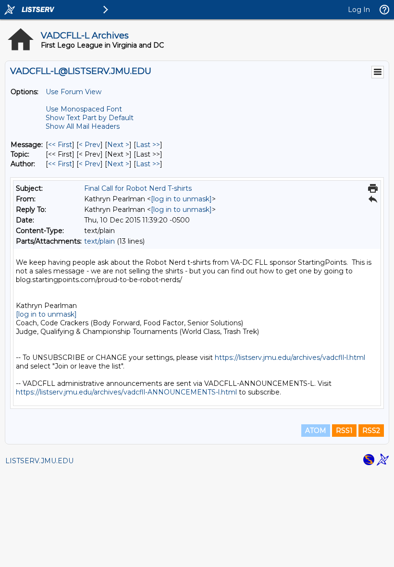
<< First (60, 144)
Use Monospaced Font (84, 109)
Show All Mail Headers (83, 126)
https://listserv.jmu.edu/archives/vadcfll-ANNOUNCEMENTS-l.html (126, 392)
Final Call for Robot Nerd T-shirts (138, 188)
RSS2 (371, 430)
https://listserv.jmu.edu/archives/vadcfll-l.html (290, 357)
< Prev (89, 144)
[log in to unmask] (181, 199)
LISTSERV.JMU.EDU (39, 460)
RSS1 (344, 430)
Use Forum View (73, 91)
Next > (118, 144)
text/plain (99, 241)
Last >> (148, 144)
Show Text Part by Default (90, 117)
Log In (359, 9)
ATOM (315, 430)
